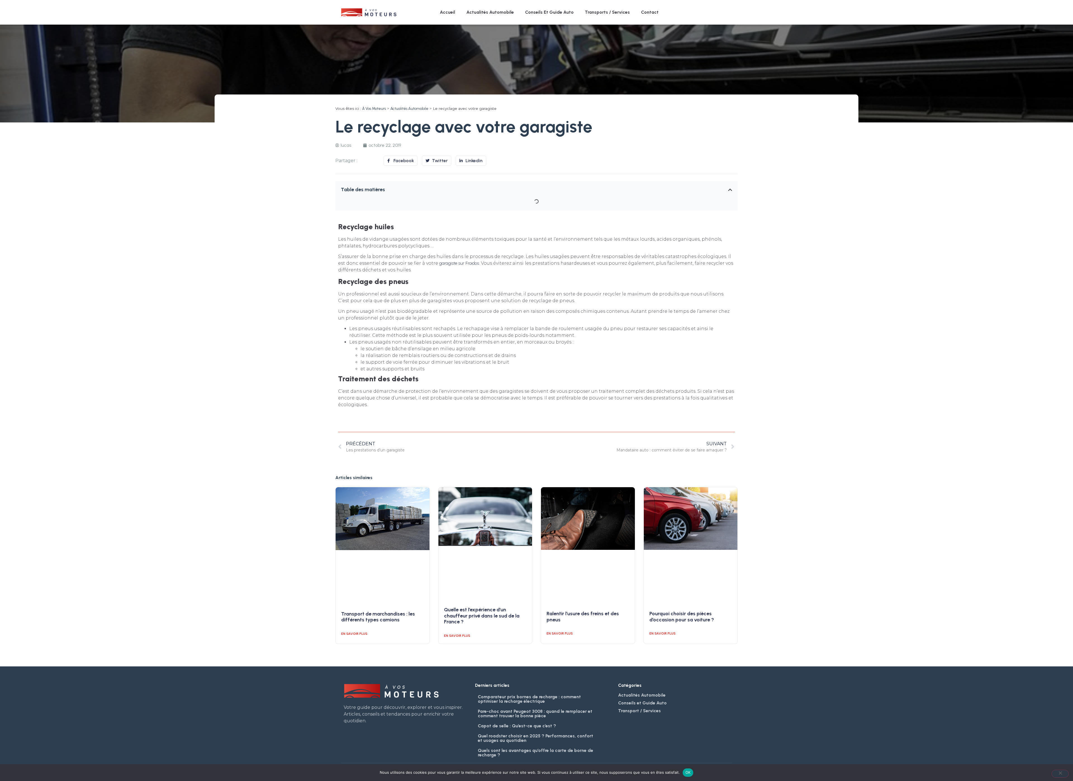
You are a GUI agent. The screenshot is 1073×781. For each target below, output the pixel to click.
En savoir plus (354, 634)
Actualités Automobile (490, 12)
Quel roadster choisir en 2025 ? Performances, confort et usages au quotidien (535, 738)
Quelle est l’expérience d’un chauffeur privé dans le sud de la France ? (481, 616)
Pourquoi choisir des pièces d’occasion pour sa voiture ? (681, 616)
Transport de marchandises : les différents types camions (378, 617)
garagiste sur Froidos (459, 263)
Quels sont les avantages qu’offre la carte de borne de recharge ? (535, 753)
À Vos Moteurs (374, 108)
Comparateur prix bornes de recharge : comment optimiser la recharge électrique (529, 699)
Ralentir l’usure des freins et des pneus (583, 616)
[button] (730, 190)
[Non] (1060, 774)
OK (688, 772)
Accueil (447, 12)
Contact (650, 12)
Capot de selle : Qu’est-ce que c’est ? (517, 725)
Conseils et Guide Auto (549, 12)
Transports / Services (607, 12)
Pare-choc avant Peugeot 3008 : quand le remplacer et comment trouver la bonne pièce (535, 713)
